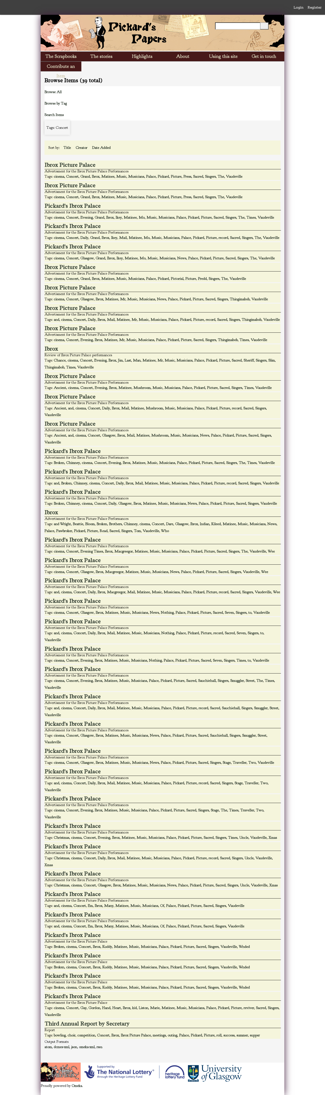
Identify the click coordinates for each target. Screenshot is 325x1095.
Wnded (244, 946)
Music (121, 176)
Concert (72, 176)
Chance (60, 360)
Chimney (73, 462)
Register (315, 7)
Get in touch (264, 56)
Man (137, 360)
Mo (142, 217)
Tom (137, 530)
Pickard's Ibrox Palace (73, 205)
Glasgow (87, 258)
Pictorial (177, 278)
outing (172, 1035)
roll (219, 1035)
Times (251, 217)
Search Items (54, 114)
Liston (143, 1007)
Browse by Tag (55, 103)
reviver (249, 1007)
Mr (122, 299)
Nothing (167, 612)
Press (187, 176)
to (249, 612)
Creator (82, 147)
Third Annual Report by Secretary (87, 1023)
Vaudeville (234, 176)
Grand (85, 176)
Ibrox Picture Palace (70, 164)
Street (250, 680)
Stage (227, 762)
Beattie (78, 524)
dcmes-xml (61, 1047)
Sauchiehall (207, 680)
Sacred (198, 176)
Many (108, 905)
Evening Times (91, 551)
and (56, 319)
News (181, 258)
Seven (229, 612)
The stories (101, 56)
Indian (204, 524)
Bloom (90, 524)
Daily (84, 237)
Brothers (115, 524)
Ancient (60, 387)
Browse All (53, 92)
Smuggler (237, 680)
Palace (151, 176)
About (182, 56)
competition (86, 1035)
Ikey (119, 217)
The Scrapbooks (61, 56)
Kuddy (107, 946)
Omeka (77, 1085)
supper (255, 1035)
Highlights (142, 56)
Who (165, 530)
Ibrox (95, 176)
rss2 (100, 1047)
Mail (123, 237)
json (74, 1047)
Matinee (107, 176)
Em (90, 905)
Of (162, 905)
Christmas (61, 837)
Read (104, 530)
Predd (202, 278)
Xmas (273, 837)
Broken (59, 462)
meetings (159, 1035)
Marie (155, 1007)
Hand (106, 1007)
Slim (271, 360)
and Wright (62, 524)
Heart (116, 1007)
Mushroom (142, 387)
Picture (176, 176)
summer (242, 1035)
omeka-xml (87, 1047)
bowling (60, 1035)
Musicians (136, 176)
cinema (59, 176)
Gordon (94, 1007)
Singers (210, 176)
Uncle (243, 837)
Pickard (163, 176)
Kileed (216, 524)
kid (134, 1007)
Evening (86, 217)
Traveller (239, 762)
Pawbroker (64, 530)
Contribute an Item (61, 67)
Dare (169, 524)
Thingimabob (240, 299)
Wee (271, 551)
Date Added (102, 147)
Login (299, 7)
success (229, 1035)
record (223, 237)
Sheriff (249, 360)
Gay (83, 1007)
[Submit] (264, 26)
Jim (120, 360)
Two (252, 762)
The (221, 176)
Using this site (223, 56)
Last (128, 360)
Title (68, 147)
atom (48, 1047)
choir (71, 1035)
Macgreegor (123, 551)
